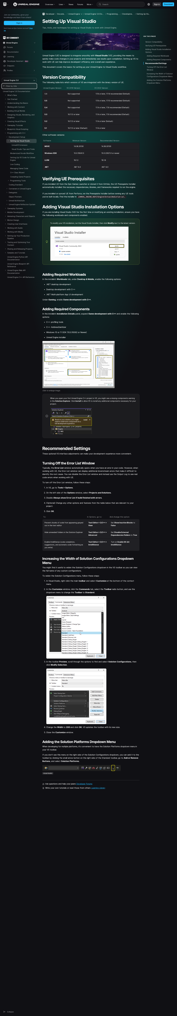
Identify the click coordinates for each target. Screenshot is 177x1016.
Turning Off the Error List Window (157, 68)
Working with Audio (15, 228)
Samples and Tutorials (16, 253)
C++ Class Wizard (17, 173)
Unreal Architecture (17, 201)
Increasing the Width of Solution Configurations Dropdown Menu (160, 75)
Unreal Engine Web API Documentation (16, 271)
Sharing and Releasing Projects (19, 249)
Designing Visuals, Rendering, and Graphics (20, 116)
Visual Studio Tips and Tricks (23, 149)
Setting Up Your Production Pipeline (18, 237)
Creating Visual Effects (16, 121)
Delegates (13, 192)
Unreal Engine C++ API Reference (20, 277)
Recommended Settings (156, 63)
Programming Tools (18, 181)
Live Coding (15, 164)
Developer (50, 14)
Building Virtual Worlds (16, 111)
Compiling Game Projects (20, 177)
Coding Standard (16, 185)
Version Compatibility (153, 42)
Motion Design (13, 220)
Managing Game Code (19, 168)
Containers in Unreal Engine (20, 189)
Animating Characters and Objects (21, 216)
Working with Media (15, 232)
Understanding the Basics (17, 103)
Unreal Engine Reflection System (22, 204)
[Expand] (5, 95)
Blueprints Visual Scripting (17, 129)
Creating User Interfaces (17, 224)
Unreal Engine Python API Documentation (17, 258)
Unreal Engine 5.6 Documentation (16, 91)
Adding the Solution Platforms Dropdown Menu (159, 81)
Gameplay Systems (15, 208)
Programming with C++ (16, 133)
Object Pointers (15, 197)
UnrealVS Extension (19, 145)
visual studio (47, 773)
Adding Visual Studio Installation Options (158, 50)
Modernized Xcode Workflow (22, 153)
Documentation (61, 14)
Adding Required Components (159, 60)
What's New (12, 95)
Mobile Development (15, 212)
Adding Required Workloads (158, 56)
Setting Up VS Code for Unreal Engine (22, 158)
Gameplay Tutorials (15, 125)
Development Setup (17, 137)
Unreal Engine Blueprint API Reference (18, 265)
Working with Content (16, 107)
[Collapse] (5, 133)
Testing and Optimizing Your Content (18, 243)
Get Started (12, 99)
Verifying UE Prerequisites (155, 45)
